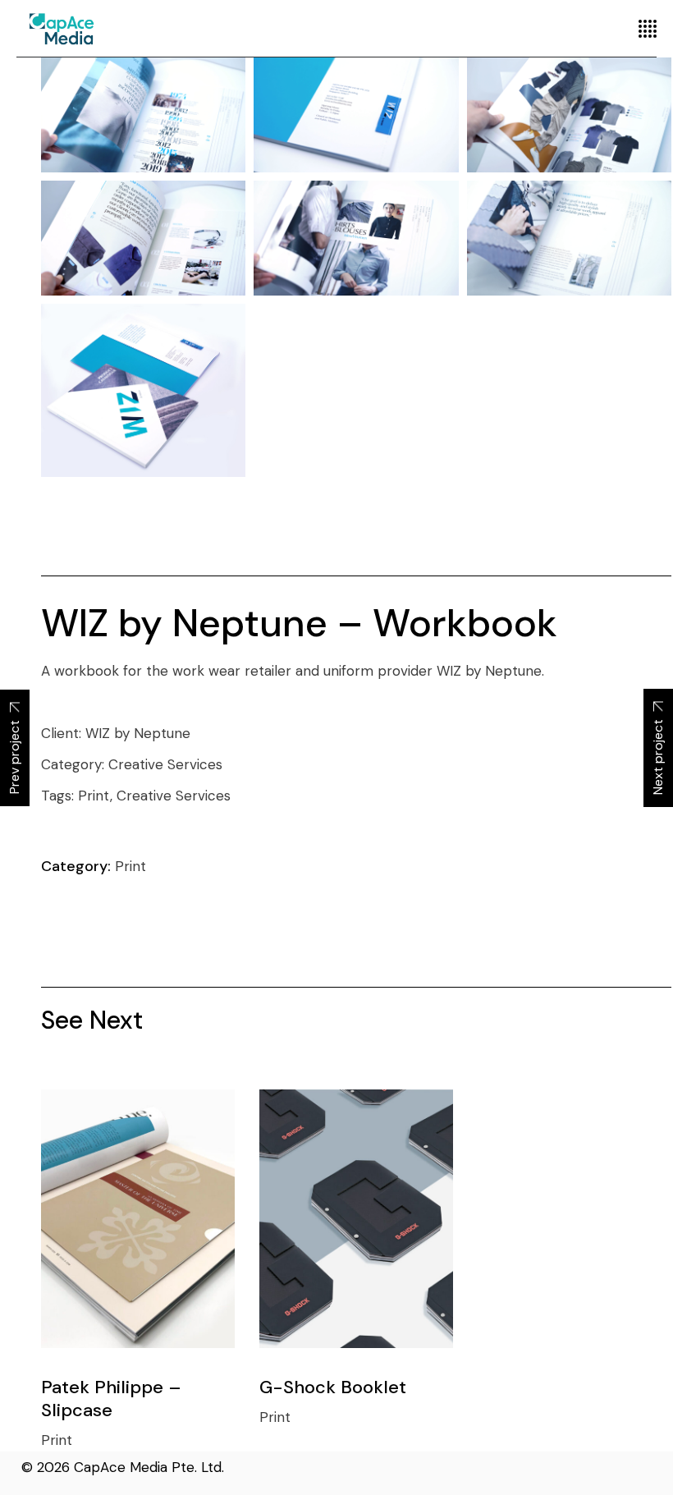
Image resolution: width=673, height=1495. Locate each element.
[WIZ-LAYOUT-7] (143, 238)
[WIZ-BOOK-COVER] (143, 390)
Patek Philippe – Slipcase (111, 1398)
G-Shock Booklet (332, 1387)
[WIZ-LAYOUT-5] (143, 114)
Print (130, 866)
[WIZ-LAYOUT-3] (356, 238)
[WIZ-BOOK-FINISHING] (356, 114)
